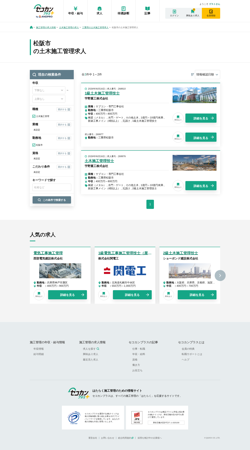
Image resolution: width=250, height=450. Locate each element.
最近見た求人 (90, 359)
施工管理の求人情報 (46, 27)
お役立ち (137, 370)
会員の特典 (188, 348)
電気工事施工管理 (48, 253)
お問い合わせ (107, 438)
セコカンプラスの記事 (143, 342)
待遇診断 (123, 13)
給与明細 (38, 354)
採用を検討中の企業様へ (150, 438)
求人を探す (89, 348)
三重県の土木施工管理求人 (95, 27)
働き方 (136, 364)
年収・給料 (138, 354)
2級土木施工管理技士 (180, 253)
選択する (62, 109)
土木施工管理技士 (99, 161)
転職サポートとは (192, 354)
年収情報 (38, 348)
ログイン (174, 15)
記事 (147, 13)
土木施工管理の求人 (69, 27)
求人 (99, 13)
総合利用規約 (124, 438)
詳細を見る (201, 118)
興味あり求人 (192, 15)
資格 (134, 359)
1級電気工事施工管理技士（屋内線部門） (132, 253)
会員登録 (211, 15)
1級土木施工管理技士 (102, 93)
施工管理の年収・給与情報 (47, 342)
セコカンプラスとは (191, 342)
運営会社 (92, 438)
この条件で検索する (54, 199)
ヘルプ (185, 359)
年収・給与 (75, 13)
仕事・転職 (138, 348)
